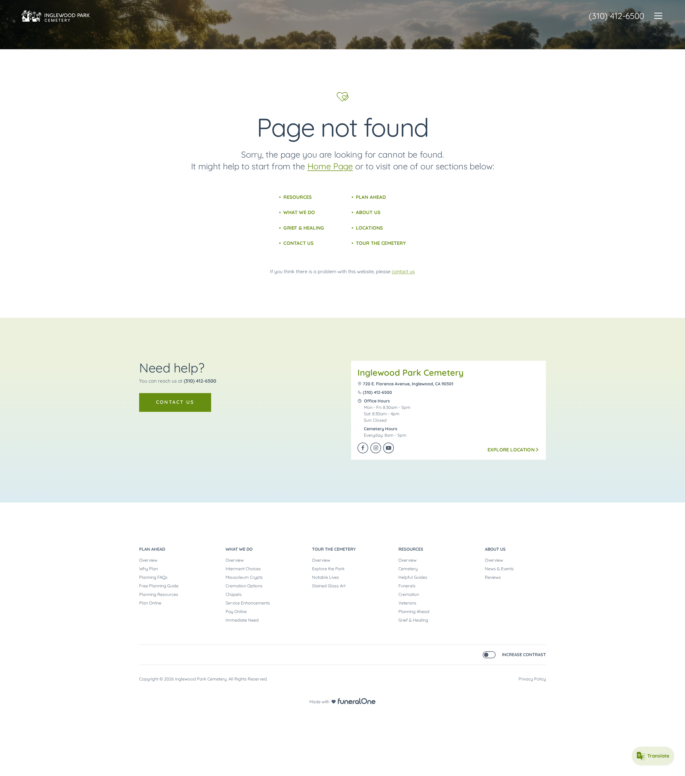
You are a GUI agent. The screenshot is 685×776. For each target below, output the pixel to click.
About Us (368, 212)
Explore (511, 450)
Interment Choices (243, 568)
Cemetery (408, 568)
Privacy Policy (532, 679)
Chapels (234, 594)
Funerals (407, 585)
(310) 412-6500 (616, 15)
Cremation (408, 594)
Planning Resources (158, 594)
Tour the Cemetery (381, 243)
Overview (148, 560)
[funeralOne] (357, 701)
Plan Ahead (371, 197)
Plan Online (150, 603)
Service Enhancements (248, 603)
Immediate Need (242, 620)
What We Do (299, 212)
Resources (297, 197)
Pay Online (236, 611)
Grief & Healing (303, 228)
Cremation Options (244, 585)
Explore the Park (328, 568)
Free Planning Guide (158, 585)
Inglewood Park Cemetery (410, 372)
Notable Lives (325, 577)
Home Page (330, 166)
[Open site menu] (658, 15)
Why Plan (148, 568)
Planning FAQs (153, 577)
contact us (403, 271)
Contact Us (298, 243)
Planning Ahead (413, 611)
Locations (369, 228)
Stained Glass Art (328, 585)
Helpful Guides (412, 577)
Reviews (493, 577)
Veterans (407, 603)
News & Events (499, 568)
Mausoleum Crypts (244, 577)
